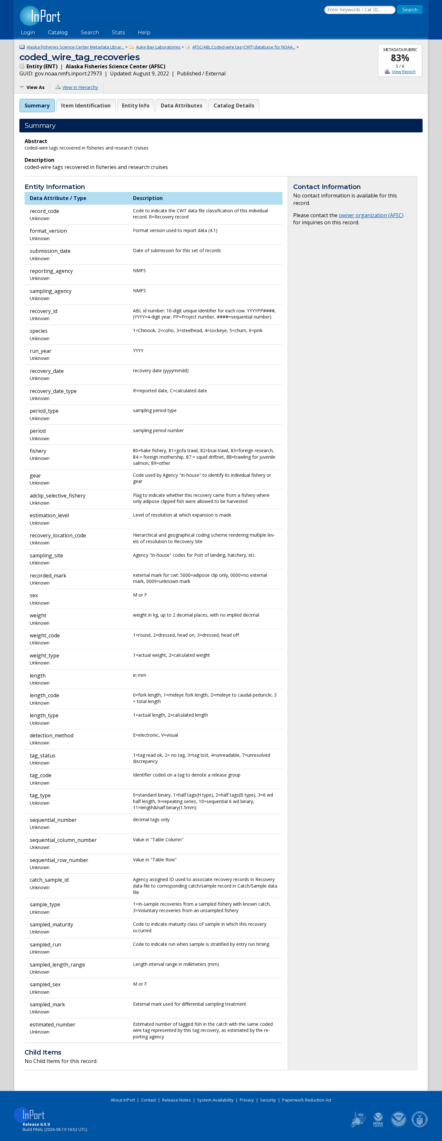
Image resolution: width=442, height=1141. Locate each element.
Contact (148, 1100)
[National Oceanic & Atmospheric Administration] (399, 1126)
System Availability (215, 1100)
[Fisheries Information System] (357, 1126)
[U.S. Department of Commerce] (419, 1126)
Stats (118, 32)
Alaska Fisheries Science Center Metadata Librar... (75, 47)
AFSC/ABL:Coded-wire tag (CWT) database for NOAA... (243, 47)
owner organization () (371, 215)
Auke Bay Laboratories (158, 47)
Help (144, 32)
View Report (403, 71)
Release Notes (176, 1100)
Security (268, 1100)
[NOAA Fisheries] (378, 1126)
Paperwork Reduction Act (306, 1100)
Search (90, 32)
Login (28, 32)
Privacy (247, 1100)
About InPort (123, 1100)
